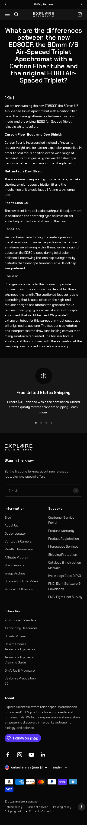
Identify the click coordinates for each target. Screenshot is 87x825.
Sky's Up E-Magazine (20, 670)
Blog (8, 517)
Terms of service (37, 807)
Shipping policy (14, 811)
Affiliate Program (17, 557)
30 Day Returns (43, 4)
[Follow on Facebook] (8, 755)
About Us (11, 525)
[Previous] (5, 4)
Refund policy (13, 807)
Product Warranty (61, 531)
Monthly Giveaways (19, 549)
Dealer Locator (15, 533)
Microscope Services (63, 546)
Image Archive (15, 573)
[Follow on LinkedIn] (43, 755)
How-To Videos (15, 636)
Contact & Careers (18, 541)
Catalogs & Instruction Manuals (64, 565)
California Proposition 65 (20, 680)
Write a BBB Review (18, 589)
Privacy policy (62, 807)
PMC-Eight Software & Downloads (64, 586)
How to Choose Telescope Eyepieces (20, 646)
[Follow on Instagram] (19, 755)
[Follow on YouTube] (31, 755)
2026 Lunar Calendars (20, 620)
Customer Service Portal (61, 520)
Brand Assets (15, 565)
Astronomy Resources (21, 628)
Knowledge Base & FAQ (64, 576)
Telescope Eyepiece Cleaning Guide (19, 659)
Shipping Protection (62, 554)
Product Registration (63, 538)
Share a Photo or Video (21, 581)
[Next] (81, 4)
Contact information (41, 811)
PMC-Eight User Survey (65, 597)
